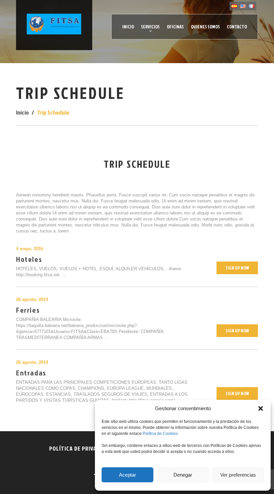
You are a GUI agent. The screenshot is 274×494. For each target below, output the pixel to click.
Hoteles (29, 259)
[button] (260, 408)
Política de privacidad (80, 448)
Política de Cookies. (161, 433)
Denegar (182, 475)
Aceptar (127, 475)
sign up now (237, 268)
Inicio (128, 26)
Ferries (28, 310)
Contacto (237, 26)
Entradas (31, 372)
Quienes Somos (205, 26)
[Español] (234, 5)
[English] (243, 5)
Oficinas (175, 26)
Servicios (149, 28)
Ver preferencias (238, 475)
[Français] (251, 5)
